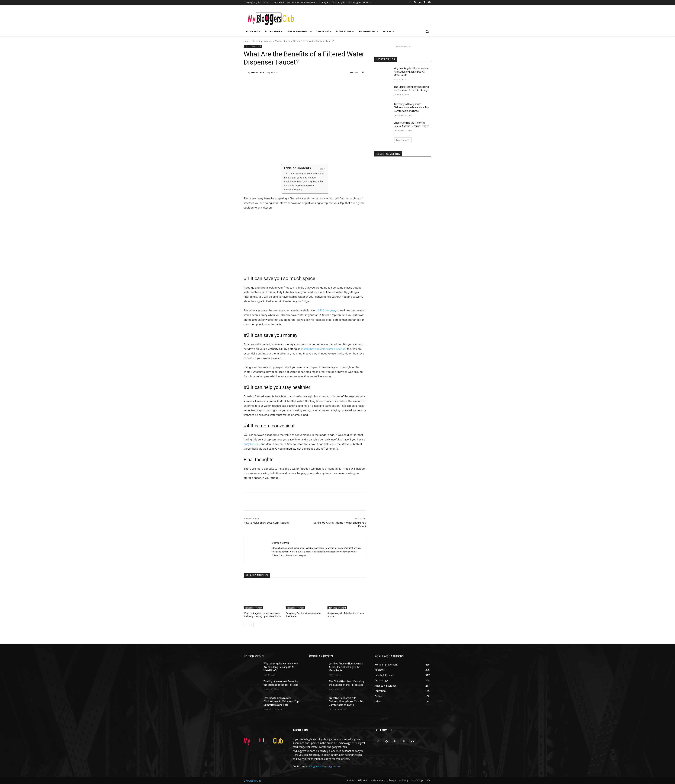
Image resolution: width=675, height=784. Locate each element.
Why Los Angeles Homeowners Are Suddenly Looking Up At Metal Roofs (411, 71)
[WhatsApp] (293, 81)
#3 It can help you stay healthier (304, 181)
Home (247, 41)
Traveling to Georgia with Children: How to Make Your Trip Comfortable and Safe (411, 107)
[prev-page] (246, 625)
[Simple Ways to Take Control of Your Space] (346, 596)
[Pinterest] (424, 3)
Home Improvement (262, 41)
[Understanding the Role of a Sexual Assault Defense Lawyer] (382, 127)
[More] (301, 81)
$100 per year (326, 310)
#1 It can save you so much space (304, 173)
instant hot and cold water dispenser (323, 349)
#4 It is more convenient (300, 185)
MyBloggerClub (253, 780)
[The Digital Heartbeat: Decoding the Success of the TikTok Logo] (382, 91)
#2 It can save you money (301, 177)
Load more (401, 140)
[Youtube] (429, 3)
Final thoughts (294, 189)
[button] (427, 31)
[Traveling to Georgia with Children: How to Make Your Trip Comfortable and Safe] (382, 108)
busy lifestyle (252, 444)
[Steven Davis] (246, 72)
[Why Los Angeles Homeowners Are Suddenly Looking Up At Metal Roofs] (263, 596)
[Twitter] (277, 81)
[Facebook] (410, 3)
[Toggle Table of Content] (320, 169)
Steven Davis (257, 72)
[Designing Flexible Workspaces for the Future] (305, 596)
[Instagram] (415, 3)
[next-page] (251, 625)
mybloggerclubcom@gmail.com (324, 766)
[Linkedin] (420, 3)
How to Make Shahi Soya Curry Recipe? (266, 522)
